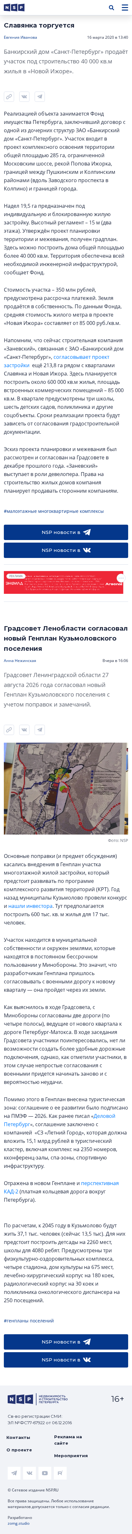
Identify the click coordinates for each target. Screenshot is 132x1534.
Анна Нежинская (20, 660)
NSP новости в (61, 532)
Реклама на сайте (68, 1440)
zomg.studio (18, 1523)
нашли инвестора (30, 905)
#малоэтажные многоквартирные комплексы (54, 511)
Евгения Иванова (20, 37)
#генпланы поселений (29, 1321)
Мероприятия (71, 1455)
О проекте (19, 1449)
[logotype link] (19, 7)
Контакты (18, 1437)
